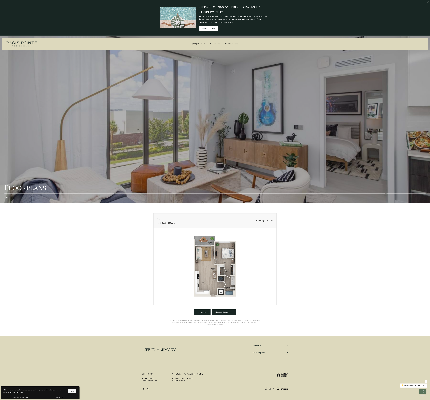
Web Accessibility (189, 374)
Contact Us (59, 397)
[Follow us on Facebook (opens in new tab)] (143, 389)
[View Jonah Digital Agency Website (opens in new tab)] (284, 389)
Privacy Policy (176, 374)
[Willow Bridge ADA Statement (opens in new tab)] (274, 389)
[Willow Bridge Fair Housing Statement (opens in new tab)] (270, 389)
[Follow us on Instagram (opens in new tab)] (148, 389)
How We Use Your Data (20, 397)
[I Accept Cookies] (78, 388)
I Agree (72, 391)
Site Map (200, 374)
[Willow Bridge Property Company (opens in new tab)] (282, 375)
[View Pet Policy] (278, 389)
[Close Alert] (427, 2)
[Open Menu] (422, 44)
